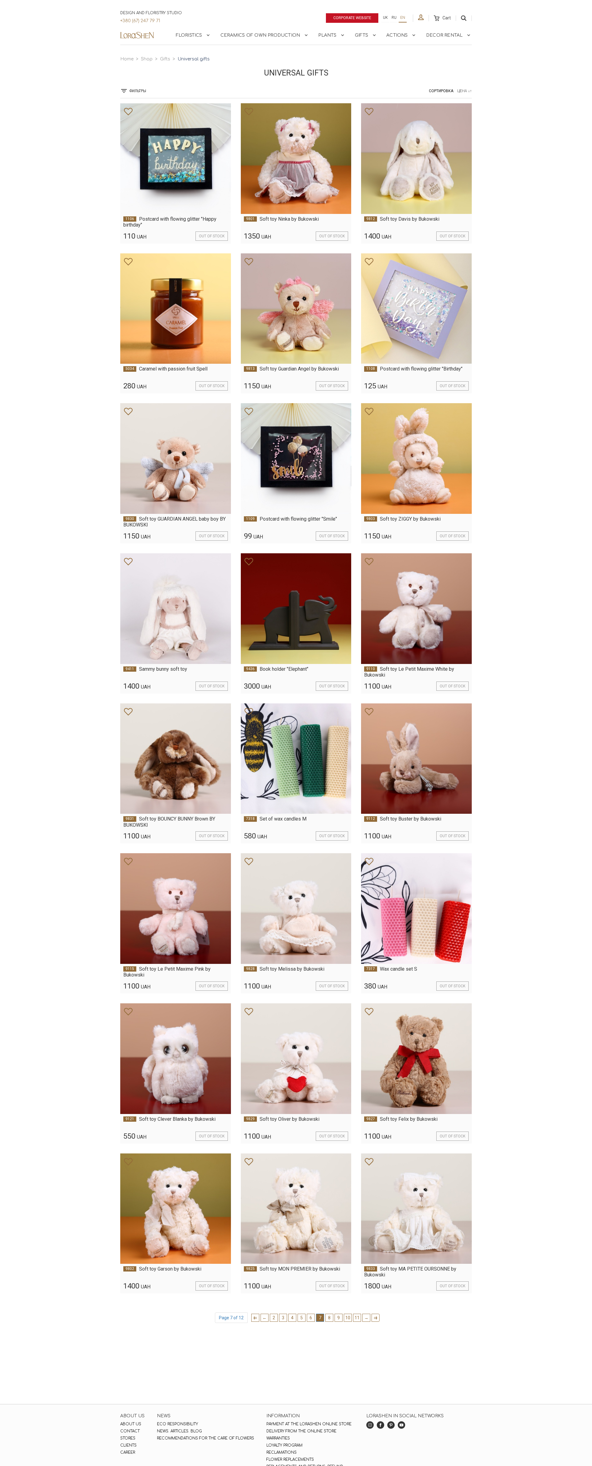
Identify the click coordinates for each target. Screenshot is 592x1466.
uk (385, 17)
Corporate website (352, 18)
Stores (127, 1438)
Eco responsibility (177, 1424)
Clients (128, 1445)
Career (127, 1452)
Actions (397, 35)
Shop (147, 59)
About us (130, 1424)
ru (394, 17)
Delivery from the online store (301, 1431)
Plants (327, 35)
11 (357, 1317)
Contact (130, 1431)
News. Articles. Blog (179, 1431)
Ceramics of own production (260, 35)
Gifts (361, 35)
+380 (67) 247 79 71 (140, 20)
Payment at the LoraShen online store (309, 1424)
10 (347, 1317)
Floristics (189, 35)
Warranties (278, 1438)
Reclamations (281, 1452)
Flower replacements (290, 1459)
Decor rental (444, 35)
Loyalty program (284, 1445)
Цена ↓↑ (464, 91)
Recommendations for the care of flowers (205, 1438)
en (402, 17)
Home (127, 59)
